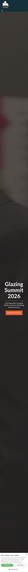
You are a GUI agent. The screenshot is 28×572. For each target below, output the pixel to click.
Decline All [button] (20, 565)
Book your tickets (14, 313)
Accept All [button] (7, 565)
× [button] (26, 554)
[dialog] (14, 562)
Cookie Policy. (18, 562)
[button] (14, 569)
